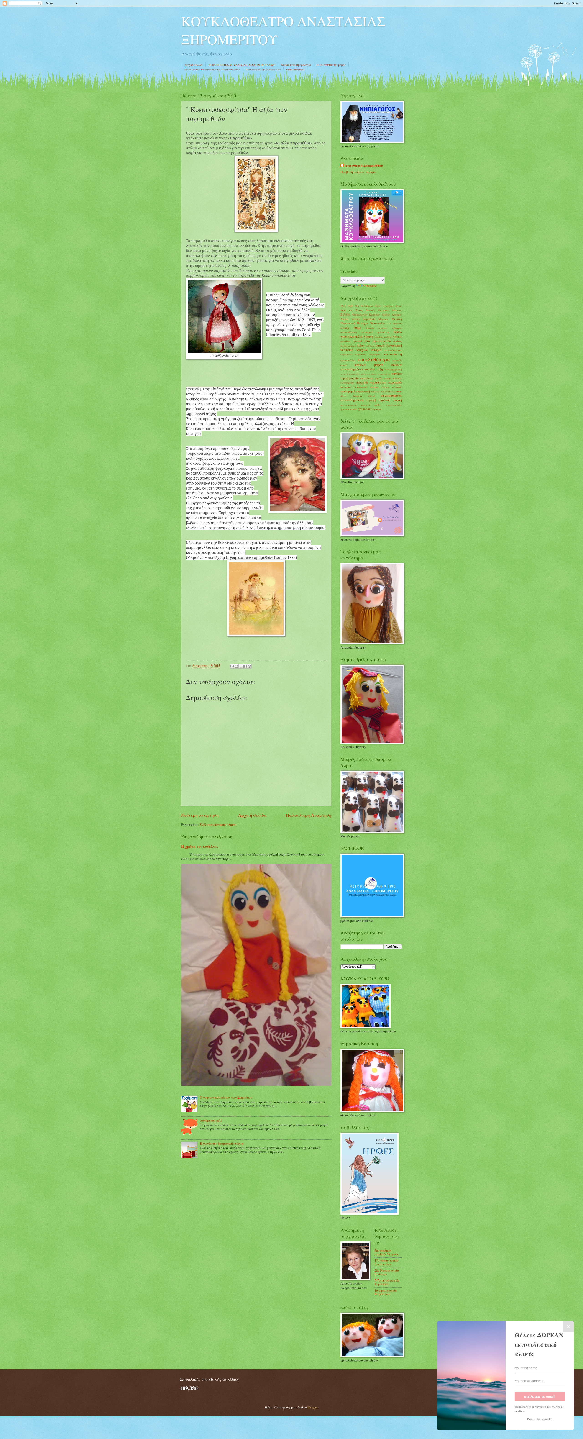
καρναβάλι (375, 354)
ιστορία (376, 350)
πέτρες (387, 378)
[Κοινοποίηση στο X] (240, 666)
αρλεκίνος (383, 332)
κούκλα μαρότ (369, 365)
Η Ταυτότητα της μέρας (331, 65)
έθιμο (357, 328)
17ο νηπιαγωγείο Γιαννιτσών (386, 1262)
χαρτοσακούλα (349, 409)
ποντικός (396, 387)
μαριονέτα (384, 373)
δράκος (397, 341)
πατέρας (345, 387)
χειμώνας (365, 409)
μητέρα (396, 373)
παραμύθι (395, 382)
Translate (371, 286)
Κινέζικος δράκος (379, 314)
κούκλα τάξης (374, 369)
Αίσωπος (397, 310)
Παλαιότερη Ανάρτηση (308, 815)
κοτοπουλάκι (347, 360)
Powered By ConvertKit (539, 1419)
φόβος (377, 404)
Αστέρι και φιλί (211, 1120)
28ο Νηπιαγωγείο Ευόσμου (387, 1272)
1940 (350, 306)
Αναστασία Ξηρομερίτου (364, 166)
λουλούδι (354, 373)
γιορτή (368, 336)
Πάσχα (362, 323)
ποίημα (374, 387)
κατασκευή (393, 354)
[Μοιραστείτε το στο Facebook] (245, 666)
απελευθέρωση (348, 332)
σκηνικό (375, 391)
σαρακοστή (363, 391)
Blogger (312, 1407)
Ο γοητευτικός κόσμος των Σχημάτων (226, 1097)
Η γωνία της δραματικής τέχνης (222, 1143)
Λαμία (344, 319)
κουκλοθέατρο (374, 359)
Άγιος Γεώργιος (384, 306)
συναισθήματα (391, 395)
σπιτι (343, 396)
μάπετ (364, 373)
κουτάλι (397, 360)
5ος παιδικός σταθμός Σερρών (387, 1252)
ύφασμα (377, 409)
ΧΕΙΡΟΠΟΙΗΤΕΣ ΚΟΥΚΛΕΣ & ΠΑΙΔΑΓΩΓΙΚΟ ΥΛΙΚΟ (241, 65)
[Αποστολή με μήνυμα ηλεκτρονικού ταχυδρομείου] (232, 666)
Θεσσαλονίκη (359, 314)
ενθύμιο (370, 345)
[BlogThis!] (236, 666)
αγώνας (382, 328)
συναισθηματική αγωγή (358, 400)
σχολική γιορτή (390, 400)
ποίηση (385, 387)
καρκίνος (360, 354)
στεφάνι (357, 396)
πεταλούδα (361, 387)
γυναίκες (345, 341)
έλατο (370, 328)
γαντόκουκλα (351, 336)
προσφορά (347, 391)
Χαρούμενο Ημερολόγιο (296, 65)
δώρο (360, 345)
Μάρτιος (383, 319)
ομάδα (379, 378)
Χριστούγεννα (380, 323)
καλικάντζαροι (393, 350)
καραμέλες (346, 354)
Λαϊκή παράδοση (363, 319)
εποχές (380, 345)
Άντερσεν (383, 310)
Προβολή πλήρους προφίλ (358, 172)
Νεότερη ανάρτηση (200, 815)
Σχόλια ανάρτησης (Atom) (218, 824)
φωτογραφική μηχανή (355, 404)
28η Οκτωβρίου (364, 306)
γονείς (397, 336)
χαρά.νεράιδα (394, 404)
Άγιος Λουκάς (365, 310)
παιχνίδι (362, 382)
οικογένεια (367, 378)
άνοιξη (344, 328)
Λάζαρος (397, 314)
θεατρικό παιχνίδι (354, 350)
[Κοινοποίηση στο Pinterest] (249, 666)
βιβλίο (398, 332)
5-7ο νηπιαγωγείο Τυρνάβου (387, 1282)
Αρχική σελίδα (194, 65)
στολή (371, 396)
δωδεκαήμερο (348, 345)
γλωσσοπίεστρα (383, 337)
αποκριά (367, 332)
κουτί (343, 365)
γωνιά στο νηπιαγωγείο (372, 341)
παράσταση (378, 382)
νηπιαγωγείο (349, 378)
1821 (343, 306)
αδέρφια (397, 328)
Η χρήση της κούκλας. (199, 846)
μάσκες (373, 373)
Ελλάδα (345, 314)
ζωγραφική (394, 345)
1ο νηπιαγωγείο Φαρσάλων (386, 1292)
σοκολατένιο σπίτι (391, 391)
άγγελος (397, 323)
